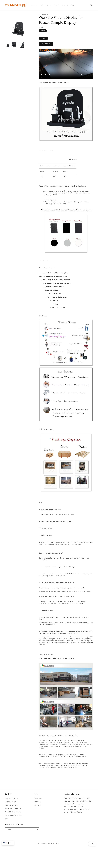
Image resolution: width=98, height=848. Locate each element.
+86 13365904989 (84, 809)
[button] (46, 5)
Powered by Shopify (55, 843)
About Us (37, 802)
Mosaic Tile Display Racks (12, 812)
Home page (38, 798)
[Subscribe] (37, 829)
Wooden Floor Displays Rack (13, 808)
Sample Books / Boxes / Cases (14, 815)
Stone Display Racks (11, 805)
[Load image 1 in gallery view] (8, 45)
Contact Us (38, 805)
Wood (43, 31)
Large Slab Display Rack (12, 798)
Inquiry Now (46, 43)
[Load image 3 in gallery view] (21, 45)
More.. (7, 818)
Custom (43, 38)
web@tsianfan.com (76, 812)
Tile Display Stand (10, 802)
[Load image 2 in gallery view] (15, 45)
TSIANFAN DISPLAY (46, 843)
